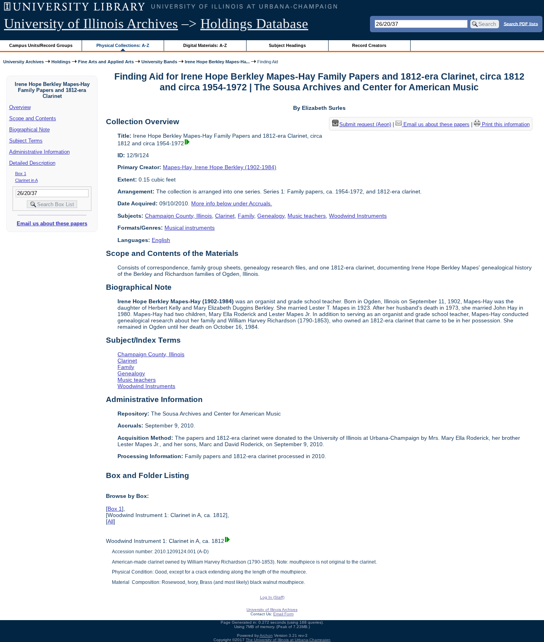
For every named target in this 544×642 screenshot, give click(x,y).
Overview (20, 107)
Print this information (505, 124)
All (110, 521)
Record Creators (369, 45)
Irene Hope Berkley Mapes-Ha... (217, 61)
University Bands (159, 61)
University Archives (23, 61)
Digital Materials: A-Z (205, 45)
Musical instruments (189, 227)
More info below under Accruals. (231, 203)
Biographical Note (29, 130)
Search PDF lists (521, 23)
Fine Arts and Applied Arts (106, 61)
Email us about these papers (52, 223)
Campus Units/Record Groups (40, 45)
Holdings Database (254, 23)
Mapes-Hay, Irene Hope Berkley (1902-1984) (219, 167)
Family (246, 216)
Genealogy (270, 216)
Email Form (283, 614)
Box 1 (20, 173)
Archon (266, 635)
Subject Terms (26, 141)
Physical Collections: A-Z (122, 45)
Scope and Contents (32, 118)
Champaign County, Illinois (178, 216)
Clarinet (225, 216)
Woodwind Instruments (358, 216)
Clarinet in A (26, 180)
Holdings (60, 61)
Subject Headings (287, 45)
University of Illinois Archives (91, 23)
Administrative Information (39, 152)
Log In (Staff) (272, 597)
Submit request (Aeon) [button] (365, 124)
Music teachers (307, 216)
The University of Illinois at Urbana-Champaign (288, 640)
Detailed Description (32, 163)
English (161, 240)
